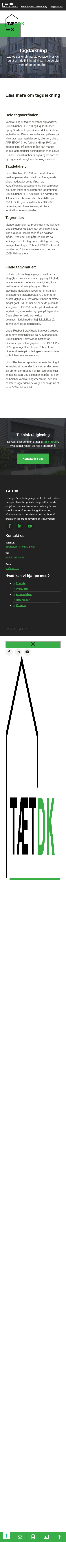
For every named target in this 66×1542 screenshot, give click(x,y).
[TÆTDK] (16, 29)
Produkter (22, 588)
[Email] (19, 1537)
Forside (20, 583)
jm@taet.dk (57, 7)
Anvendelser (24, 594)
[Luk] (33, 644)
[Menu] (10, 30)
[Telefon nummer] (33, 1537)
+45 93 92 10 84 (10, 7)
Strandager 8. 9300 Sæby (34, 7)
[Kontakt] (46, 1537)
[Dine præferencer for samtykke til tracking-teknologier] (6, 1535)
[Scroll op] (59, 1537)
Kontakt (21, 605)
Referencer (23, 599)
